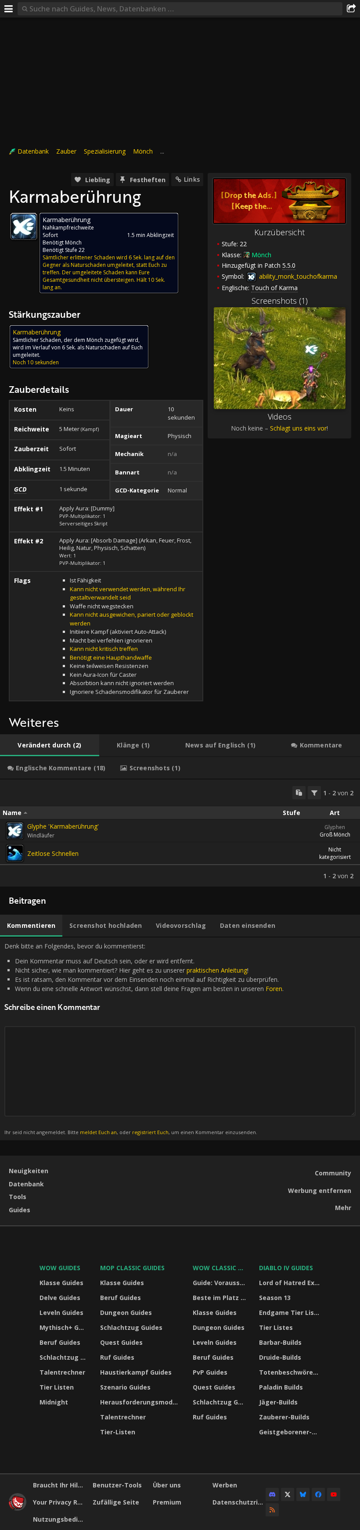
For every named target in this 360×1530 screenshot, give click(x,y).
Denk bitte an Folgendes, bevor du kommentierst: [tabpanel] (144, 1038)
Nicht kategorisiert (335, 853)
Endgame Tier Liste (290, 1312)
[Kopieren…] (299, 792)
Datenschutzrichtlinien (239, 1502)
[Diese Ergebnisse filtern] (314, 792)
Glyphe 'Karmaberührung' (63, 826)
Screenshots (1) (280, 300)
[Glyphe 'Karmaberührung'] (15, 830)
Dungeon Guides (126, 1312)
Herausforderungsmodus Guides (140, 1402)
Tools (17, 1196)
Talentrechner (62, 1372)
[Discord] (272, 1494)
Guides (19, 1210)
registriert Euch (150, 1132)
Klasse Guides (61, 1283)
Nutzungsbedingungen (59, 1519)
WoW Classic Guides (220, 1268)
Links (192, 179)
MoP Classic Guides (132, 1268)
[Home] (17, 1508)
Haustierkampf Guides (136, 1372)
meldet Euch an (98, 1132)
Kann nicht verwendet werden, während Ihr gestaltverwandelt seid (127, 593)
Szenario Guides (125, 1387)
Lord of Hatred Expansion (291, 1283)
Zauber (66, 151)
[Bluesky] (303, 1494)
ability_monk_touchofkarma (297, 276)
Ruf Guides (117, 1357)
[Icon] (23, 226)
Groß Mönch (335, 834)
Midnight (54, 1402)
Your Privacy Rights (59, 1502)
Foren (274, 988)
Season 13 (275, 1297)
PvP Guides (210, 1372)
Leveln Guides (61, 1312)
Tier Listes (276, 1327)
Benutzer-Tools (117, 1485)
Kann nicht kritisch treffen (104, 649)
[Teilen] (351, 9)
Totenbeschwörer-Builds (291, 1372)
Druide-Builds (280, 1357)
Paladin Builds (281, 1387)
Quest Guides (121, 1342)
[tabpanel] (180, 833)
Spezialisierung (105, 151)
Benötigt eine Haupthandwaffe (111, 657)
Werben (224, 1485)
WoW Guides (60, 1268)
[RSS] (272, 1509)
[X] (287, 1494)
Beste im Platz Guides (220, 1297)
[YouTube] (333, 1494)
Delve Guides (60, 1297)
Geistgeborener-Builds (291, 1432)
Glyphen (334, 827)
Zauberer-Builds (284, 1417)
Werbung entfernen (319, 1190)
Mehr (343, 1207)
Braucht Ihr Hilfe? (59, 1485)
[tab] (49, 745)
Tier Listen (57, 1387)
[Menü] (9, 9)
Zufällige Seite (116, 1502)
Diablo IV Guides (286, 1268)
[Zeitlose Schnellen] (15, 853)
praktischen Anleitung (217, 970)
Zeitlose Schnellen (53, 853)
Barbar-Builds (280, 1342)
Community (333, 1173)
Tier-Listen (117, 1432)
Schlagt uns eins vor (298, 428)
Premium (167, 1502)
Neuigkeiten (28, 1171)
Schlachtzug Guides (64, 1357)
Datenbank (33, 151)
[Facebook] (318, 1494)
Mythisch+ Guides (64, 1327)
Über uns (167, 1485)
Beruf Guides (60, 1342)
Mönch (143, 151)
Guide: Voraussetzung (220, 1283)
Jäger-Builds (278, 1402)
